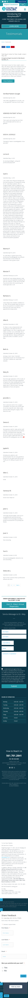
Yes (5, 967)
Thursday (5, 711)
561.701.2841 (14, 755)
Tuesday (5, 705)
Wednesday (6, 708)
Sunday (5, 721)
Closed (15, 718)
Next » (18, 585)
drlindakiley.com (6, 857)
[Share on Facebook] (3, 47)
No (5, 971)
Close (6, 996)
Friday (4, 714)
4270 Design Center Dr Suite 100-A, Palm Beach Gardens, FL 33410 (14, 763)
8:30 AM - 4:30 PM (18, 701)
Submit (14, 686)
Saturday (5, 718)
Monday (5, 701)
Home (3, 42)
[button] (11, 4)
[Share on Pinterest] (13, 47)
